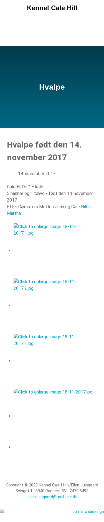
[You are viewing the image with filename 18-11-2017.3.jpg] (53, 360)
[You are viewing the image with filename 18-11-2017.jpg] (53, 416)
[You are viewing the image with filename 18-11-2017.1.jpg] (53, 250)
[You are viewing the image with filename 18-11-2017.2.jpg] (53, 305)
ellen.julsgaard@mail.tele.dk (52, 497)
